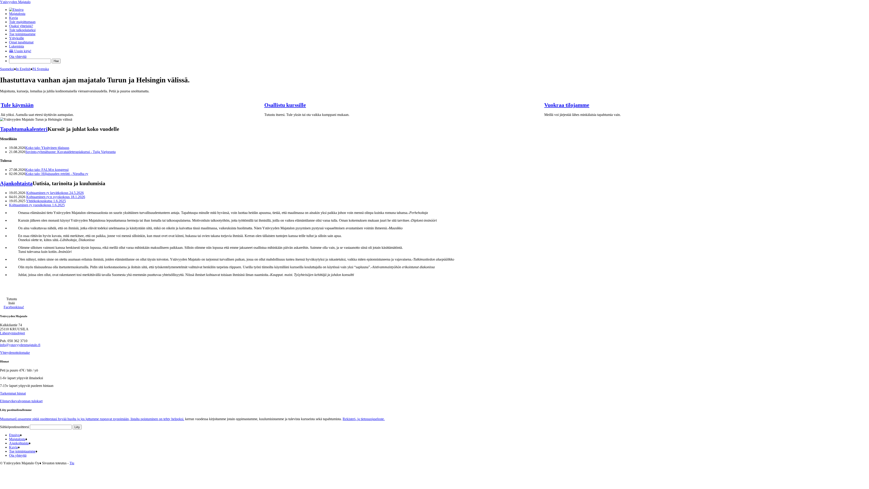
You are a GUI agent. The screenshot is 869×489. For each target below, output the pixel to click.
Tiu (71, 463)
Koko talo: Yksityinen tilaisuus (47, 148)
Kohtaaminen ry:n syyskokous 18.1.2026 (55, 197)
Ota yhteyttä (17, 56)
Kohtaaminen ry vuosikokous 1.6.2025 (37, 205)
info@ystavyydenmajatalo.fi (20, 345)
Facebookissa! (14, 307)
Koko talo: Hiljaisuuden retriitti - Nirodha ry (56, 174)
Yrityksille (16, 38)
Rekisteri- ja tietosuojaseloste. (364, 419)
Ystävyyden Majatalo (15, 2)
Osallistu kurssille (285, 105)
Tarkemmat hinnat (13, 393)
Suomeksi (7, 69)
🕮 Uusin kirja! (20, 51)
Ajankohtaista (16, 183)
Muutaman (92, 419)
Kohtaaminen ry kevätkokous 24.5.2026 (55, 193)
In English (23, 69)
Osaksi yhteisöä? (21, 26)
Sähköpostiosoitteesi (15, 427)
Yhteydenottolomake (15, 353)
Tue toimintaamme (22, 34)
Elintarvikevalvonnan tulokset (21, 401)
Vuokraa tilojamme (566, 105)
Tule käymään (17, 105)
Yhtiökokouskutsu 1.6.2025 (46, 201)
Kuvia (13, 18)
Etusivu (14, 435)
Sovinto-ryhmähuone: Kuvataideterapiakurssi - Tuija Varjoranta (70, 152)
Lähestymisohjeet (12, 333)
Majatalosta (17, 14)
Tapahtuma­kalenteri (24, 129)
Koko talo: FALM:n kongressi (47, 170)
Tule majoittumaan (22, 22)
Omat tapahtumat (21, 42)
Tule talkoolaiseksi (22, 30)
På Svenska (40, 69)
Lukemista (16, 46)
